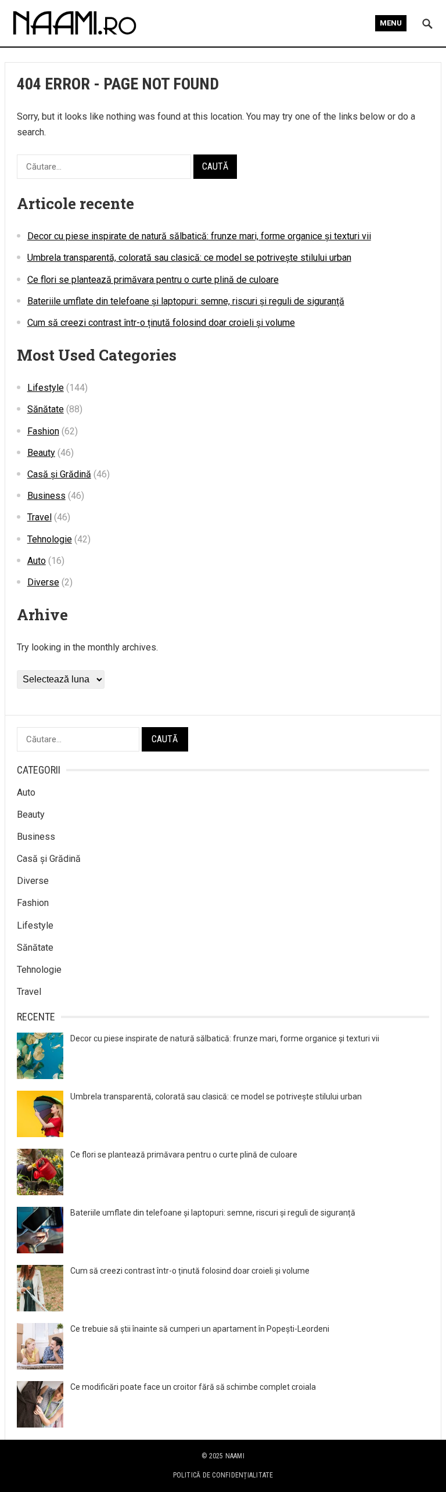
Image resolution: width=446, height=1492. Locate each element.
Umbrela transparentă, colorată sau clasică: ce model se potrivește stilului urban (189, 257)
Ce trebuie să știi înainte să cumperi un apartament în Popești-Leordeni (199, 1328)
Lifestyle (45, 387)
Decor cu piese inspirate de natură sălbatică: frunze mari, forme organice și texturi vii (199, 236)
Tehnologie (49, 539)
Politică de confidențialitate (223, 1475)
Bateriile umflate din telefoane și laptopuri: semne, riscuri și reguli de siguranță (185, 301)
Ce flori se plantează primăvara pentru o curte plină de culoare (153, 279)
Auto (36, 560)
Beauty (41, 452)
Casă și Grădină (59, 474)
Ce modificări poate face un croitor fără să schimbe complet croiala (193, 1387)
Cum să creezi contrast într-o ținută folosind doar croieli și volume (161, 322)
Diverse (43, 582)
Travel (39, 517)
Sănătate (45, 409)
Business (46, 495)
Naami (234, 1456)
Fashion (43, 431)
